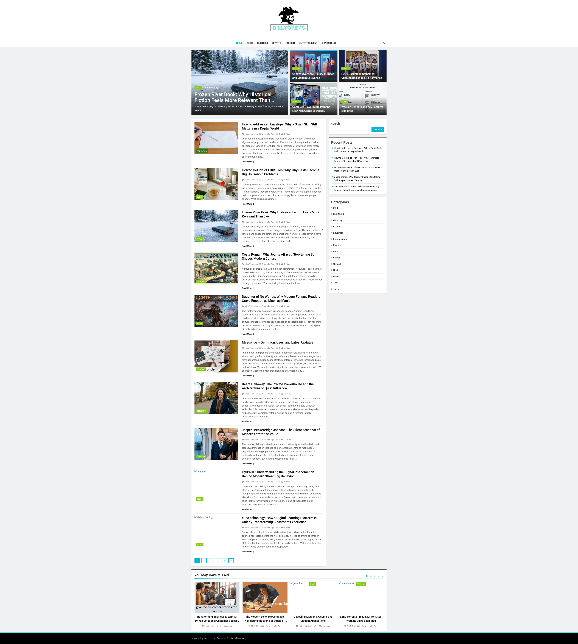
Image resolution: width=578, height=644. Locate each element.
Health (336, 270)
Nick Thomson (251, 133)
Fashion (290, 43)
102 (224, 561)
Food (335, 251)
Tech (250, 43)
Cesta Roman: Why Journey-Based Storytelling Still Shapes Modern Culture (233, 100)
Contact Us (329, 43)
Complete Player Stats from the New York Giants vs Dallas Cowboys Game (311, 110)
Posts (336, 276)
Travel (336, 289)
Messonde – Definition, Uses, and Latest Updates (277, 342)
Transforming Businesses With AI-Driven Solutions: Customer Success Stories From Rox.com (217, 620)
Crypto (276, 43)
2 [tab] (370, 576)
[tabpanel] (217, 605)
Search (335, 123)
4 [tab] (378, 576)
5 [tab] (382, 576)
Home (239, 43)
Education (202, 151)
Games (345, 68)
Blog (344, 101)
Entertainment (308, 43)
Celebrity (201, 411)
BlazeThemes (237, 638)
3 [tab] (374, 576)
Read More (247, 161)
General (200, 87)
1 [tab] (366, 576)
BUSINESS (262, 43)
